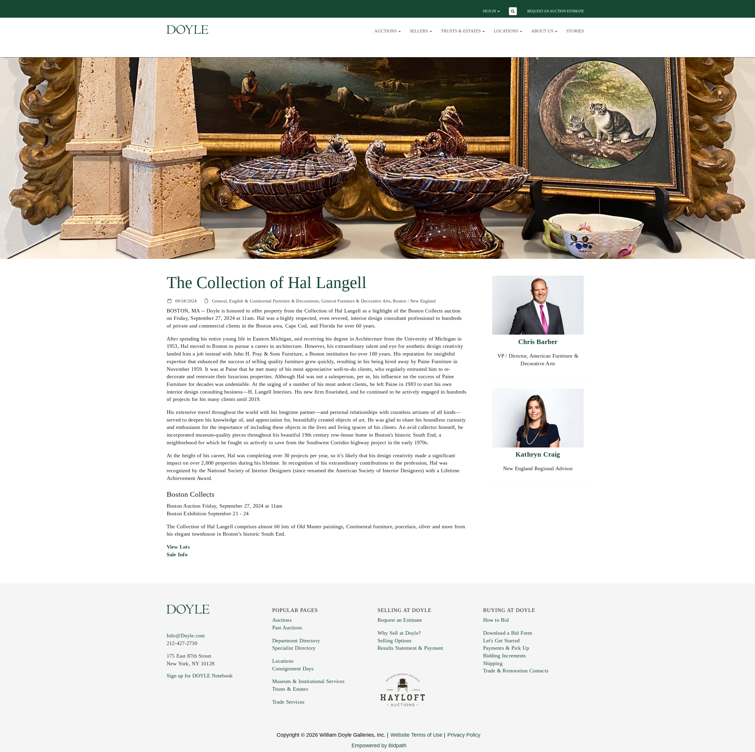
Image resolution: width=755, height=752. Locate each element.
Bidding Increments (504, 656)
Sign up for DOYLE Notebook (200, 676)
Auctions (282, 620)
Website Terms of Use (416, 735)
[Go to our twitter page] (185, 711)
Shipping (493, 663)
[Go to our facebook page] (172, 711)
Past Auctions (287, 628)
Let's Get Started (501, 641)
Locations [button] (506, 31)
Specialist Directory (294, 648)
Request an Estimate (400, 620)
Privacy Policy (463, 735)
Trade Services (288, 702)
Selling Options (395, 641)
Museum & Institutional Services (308, 681)
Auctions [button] (386, 31)
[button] (513, 12)
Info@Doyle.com (186, 636)
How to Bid (496, 620)
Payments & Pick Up (506, 648)
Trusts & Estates (290, 689)
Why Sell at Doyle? (399, 633)
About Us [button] (542, 31)
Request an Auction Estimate (555, 11)
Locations (282, 661)
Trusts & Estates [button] (461, 31)
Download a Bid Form (507, 633)
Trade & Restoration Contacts (515, 671)
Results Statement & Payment (410, 648)
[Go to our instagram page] (210, 711)
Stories (575, 31)
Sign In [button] (490, 11)
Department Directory (296, 641)
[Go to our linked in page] (197, 711)
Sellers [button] (419, 31)
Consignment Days (293, 669)
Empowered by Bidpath (379, 745)
